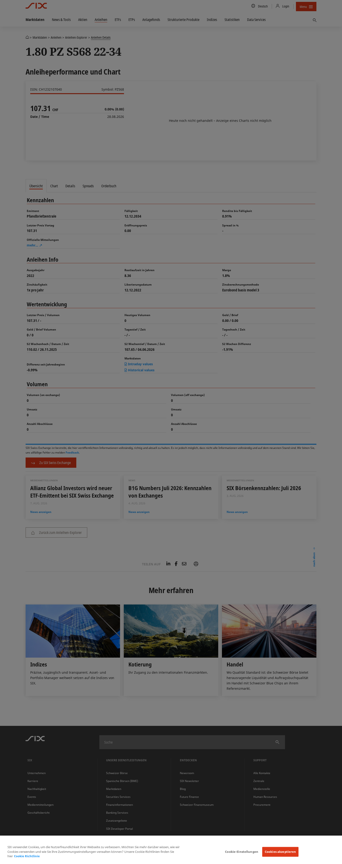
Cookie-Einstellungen (241, 852)
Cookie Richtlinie (27, 856)
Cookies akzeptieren (280, 852)
